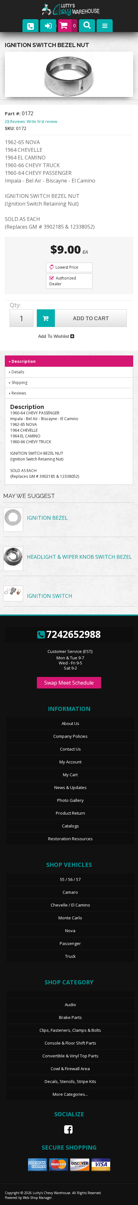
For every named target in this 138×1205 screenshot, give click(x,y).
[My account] (48, 25)
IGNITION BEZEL (47, 517)
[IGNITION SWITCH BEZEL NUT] (69, 76)
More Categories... (70, 1094)
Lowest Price (66, 267)
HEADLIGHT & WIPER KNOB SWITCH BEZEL (79, 556)
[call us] (30, 25)
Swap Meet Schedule (69, 682)
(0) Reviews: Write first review (31, 121)
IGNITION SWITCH (49, 595)
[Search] (87, 25)
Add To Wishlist (54, 336)
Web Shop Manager (37, 1197)
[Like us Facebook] (66, 1129)
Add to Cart (91, 318)
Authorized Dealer (62, 281)
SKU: (10, 128)
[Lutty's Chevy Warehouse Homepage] (77, 10)
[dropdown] (105, 25)
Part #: (13, 113)
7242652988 (73, 634)
